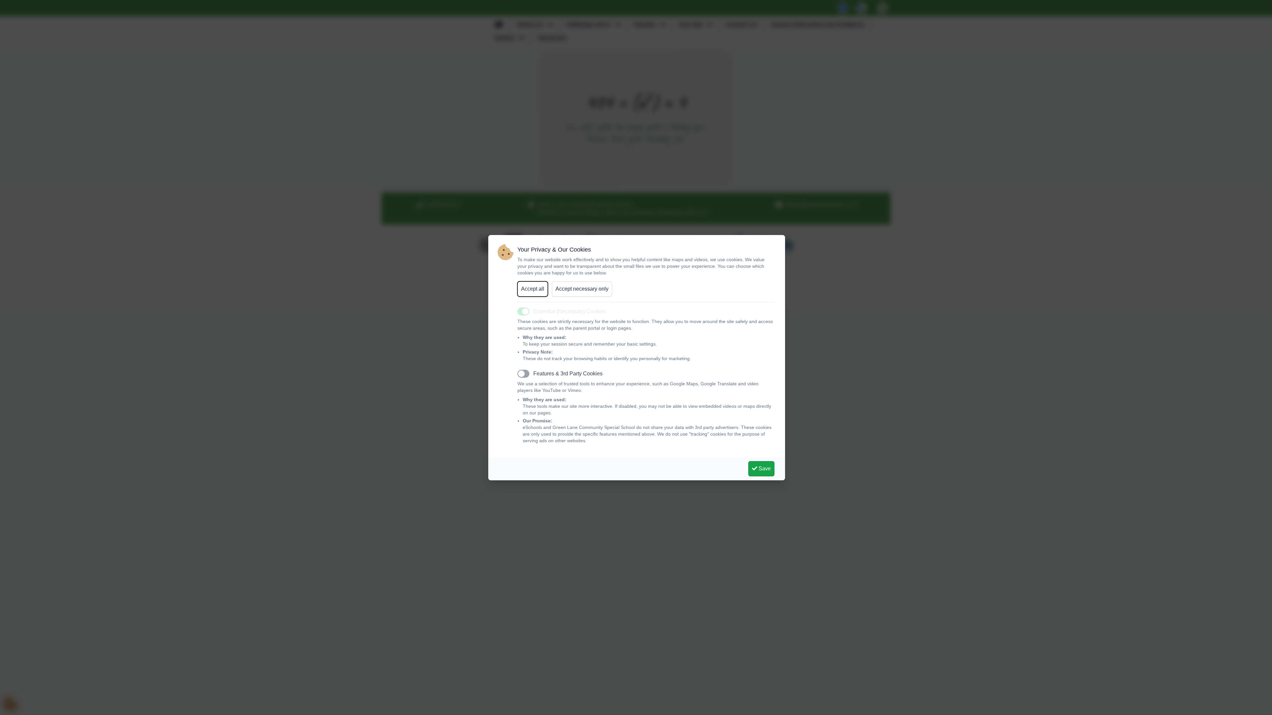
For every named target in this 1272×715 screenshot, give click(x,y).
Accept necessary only (582, 289)
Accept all (532, 289)
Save (764, 468)
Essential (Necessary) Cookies (569, 311)
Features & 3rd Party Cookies (568, 373)
